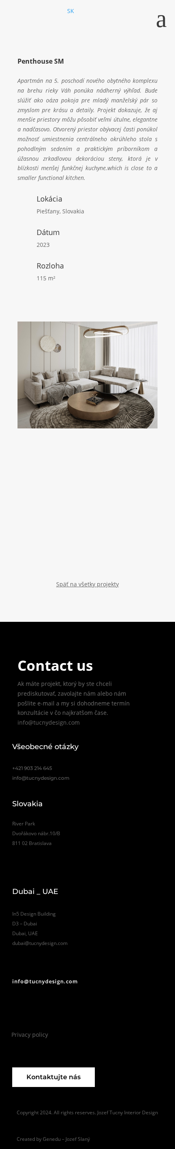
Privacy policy (29, 1034)
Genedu (52, 1139)
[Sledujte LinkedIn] (82, 1011)
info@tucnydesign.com (49, 722)
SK (70, 11)
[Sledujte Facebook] (48, 1011)
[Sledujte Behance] (30, 1011)
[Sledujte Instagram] (14, 1011)
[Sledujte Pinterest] (65, 1011)
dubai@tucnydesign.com (40, 943)
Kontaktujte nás (53, 1077)
